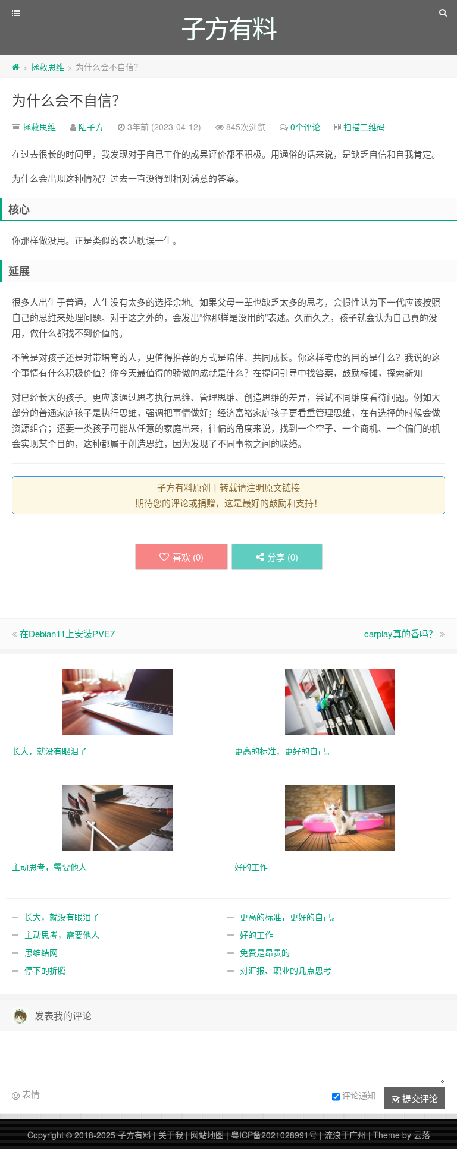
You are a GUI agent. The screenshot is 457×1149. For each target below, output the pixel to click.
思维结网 (41, 952)
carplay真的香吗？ (400, 633)
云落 (422, 1135)
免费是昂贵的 (265, 952)
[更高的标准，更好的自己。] (340, 701)
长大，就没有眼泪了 (61, 917)
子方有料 (134, 1135)
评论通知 (358, 1095)
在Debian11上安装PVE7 (67, 633)
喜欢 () (188, 556)
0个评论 (305, 127)
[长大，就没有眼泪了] (118, 701)
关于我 (170, 1135)
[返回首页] (16, 67)
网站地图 (207, 1135)
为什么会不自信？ (69, 99)
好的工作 (256, 934)
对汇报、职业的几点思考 (285, 970)
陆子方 (91, 127)
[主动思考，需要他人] (118, 817)
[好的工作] (340, 817)
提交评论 (419, 1098)
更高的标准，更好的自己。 (290, 917)
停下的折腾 (45, 970)
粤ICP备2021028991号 (274, 1135)
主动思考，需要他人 (61, 934)
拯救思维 (47, 67)
